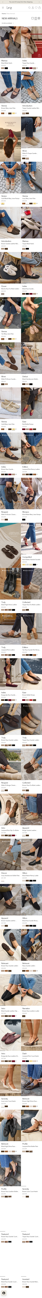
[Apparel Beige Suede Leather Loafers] (31, 809)
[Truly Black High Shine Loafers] (10, 584)
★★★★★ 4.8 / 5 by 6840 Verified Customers (21, 2)
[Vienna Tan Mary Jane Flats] (10, 313)
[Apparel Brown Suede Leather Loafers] (10, 900)
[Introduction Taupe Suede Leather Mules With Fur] (31, 87)
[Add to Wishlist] (18, 29)
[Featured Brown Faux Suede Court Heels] (10, 1215)
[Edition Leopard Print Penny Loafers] (31, 448)
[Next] (39, 2)
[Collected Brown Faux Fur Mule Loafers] (31, 764)
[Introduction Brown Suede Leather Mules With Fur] (10, 222)
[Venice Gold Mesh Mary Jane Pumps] (10, 177)
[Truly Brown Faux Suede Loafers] (10, 719)
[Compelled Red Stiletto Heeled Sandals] (31, 538)
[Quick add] (18, 55)
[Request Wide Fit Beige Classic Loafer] (10, 764)
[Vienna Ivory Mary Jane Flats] (31, 177)
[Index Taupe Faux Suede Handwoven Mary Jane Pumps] (31, 42)
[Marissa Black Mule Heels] (10, 42)
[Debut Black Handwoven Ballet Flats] (31, 358)
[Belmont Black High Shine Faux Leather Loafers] (10, 1125)
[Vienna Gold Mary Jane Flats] (10, 403)
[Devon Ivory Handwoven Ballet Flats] (10, 854)
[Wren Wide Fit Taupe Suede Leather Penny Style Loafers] (31, 132)
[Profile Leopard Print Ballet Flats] (31, 1125)
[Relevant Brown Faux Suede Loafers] (10, 945)
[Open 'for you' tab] (3, 1293)
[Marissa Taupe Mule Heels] (31, 222)
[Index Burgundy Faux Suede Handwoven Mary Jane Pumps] (10, 674)
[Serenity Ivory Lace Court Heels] (10, 1080)
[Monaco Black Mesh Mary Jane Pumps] (31, 493)
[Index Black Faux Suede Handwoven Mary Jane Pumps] (31, 268)
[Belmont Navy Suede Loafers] (31, 945)
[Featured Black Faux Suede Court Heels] (10, 1261)
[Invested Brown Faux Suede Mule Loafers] (31, 1261)
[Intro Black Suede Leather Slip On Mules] (10, 990)
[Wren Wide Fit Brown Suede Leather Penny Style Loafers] (10, 358)
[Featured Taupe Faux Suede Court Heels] (31, 1215)
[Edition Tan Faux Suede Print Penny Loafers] (31, 629)
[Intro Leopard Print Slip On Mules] (10, 809)
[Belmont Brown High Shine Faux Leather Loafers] (31, 1080)
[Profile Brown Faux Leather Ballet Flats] (10, 1170)
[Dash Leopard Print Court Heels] (31, 1035)
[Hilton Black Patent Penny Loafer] (31, 854)
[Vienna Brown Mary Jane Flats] (10, 87)
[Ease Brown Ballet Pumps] (31, 674)
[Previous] (3, 2)
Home (4, 13)
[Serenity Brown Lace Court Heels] (31, 1170)
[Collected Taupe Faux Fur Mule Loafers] (31, 584)
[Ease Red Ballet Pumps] (31, 403)
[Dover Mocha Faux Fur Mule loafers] (10, 268)
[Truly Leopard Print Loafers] (10, 629)
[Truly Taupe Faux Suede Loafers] (31, 719)
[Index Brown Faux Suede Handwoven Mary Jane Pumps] (10, 448)
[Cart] (39, 7)
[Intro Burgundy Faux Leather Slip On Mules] (10, 1035)
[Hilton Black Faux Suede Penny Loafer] (31, 900)
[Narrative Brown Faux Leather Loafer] (31, 990)
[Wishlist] (36, 8)
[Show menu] (3, 7)
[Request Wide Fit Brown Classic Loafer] (10, 493)
